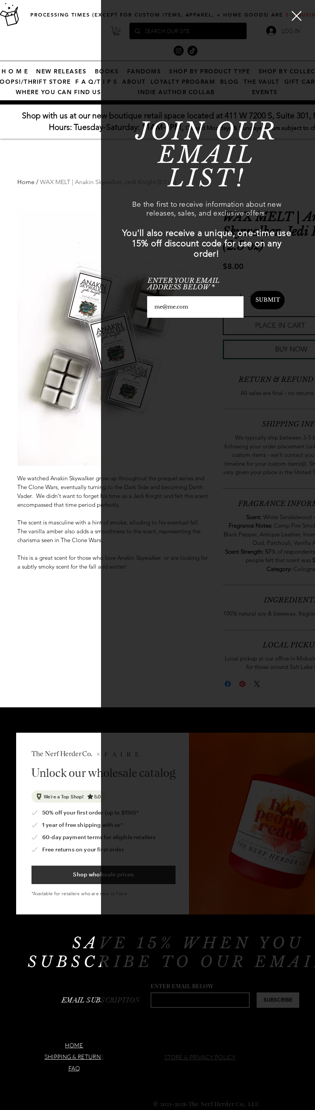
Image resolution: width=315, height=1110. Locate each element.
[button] (297, 16)
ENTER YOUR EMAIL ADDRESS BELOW (184, 283)
